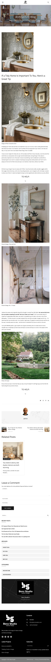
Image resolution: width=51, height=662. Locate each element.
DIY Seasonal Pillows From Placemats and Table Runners (14, 526)
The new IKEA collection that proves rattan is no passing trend (16, 537)
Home (10, 20)
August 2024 (6, 547)
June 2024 (5, 555)
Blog (15, 20)
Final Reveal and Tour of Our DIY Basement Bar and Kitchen (15, 531)
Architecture (5, 71)
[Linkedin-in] (8, 637)
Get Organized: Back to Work (8, 529)
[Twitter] (40, 400)
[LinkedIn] (48, 400)
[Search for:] (25, 515)
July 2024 (5, 551)
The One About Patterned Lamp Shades (10, 534)
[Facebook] (43, 400)
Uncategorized (7, 575)
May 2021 (5, 559)
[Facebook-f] (3, 637)
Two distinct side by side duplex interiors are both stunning (11, 465)
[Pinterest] (46, 400)
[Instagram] (11, 637)
